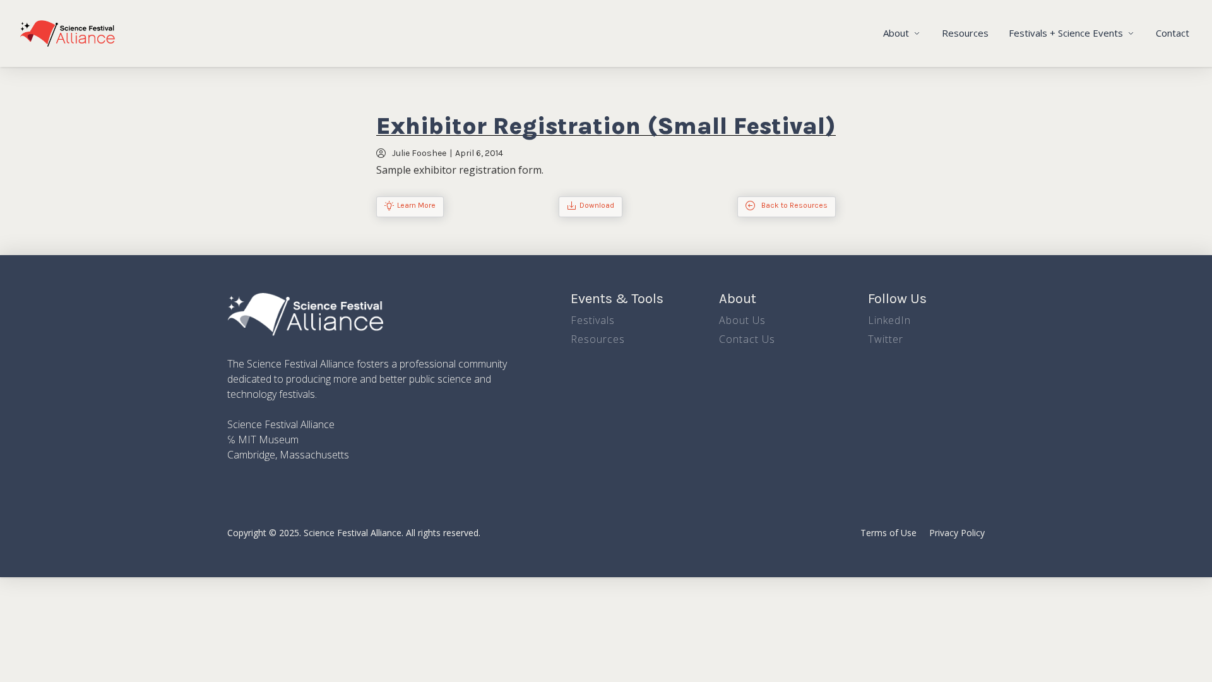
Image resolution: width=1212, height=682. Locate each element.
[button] (902, 33)
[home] (67, 33)
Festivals (593, 320)
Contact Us (747, 339)
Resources (965, 33)
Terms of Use (888, 533)
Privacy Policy (957, 533)
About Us (742, 320)
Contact (1172, 33)
